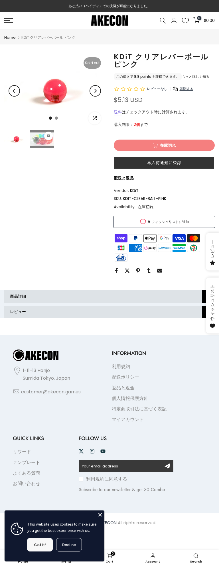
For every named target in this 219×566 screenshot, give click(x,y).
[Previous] (14, 91)
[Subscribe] (167, 466)
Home (10, 37)
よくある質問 (26, 473)
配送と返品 (124, 178)
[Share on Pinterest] (138, 270)
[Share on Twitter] (127, 270)
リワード (22, 451)
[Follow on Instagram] (92, 451)
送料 (118, 112)
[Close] (100, 515)
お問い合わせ (26, 483)
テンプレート (26, 462)
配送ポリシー (125, 377)
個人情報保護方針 (130, 398)
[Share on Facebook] (116, 270)
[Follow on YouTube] (103, 451)
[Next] (95, 91)
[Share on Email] (159, 270)
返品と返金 (123, 388)
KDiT (134, 190)
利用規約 (121, 366)
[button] (164, 163)
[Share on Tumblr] (148, 270)
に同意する (106, 479)
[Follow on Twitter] (81, 451)
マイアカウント (128, 419)
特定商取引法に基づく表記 (139, 409)
